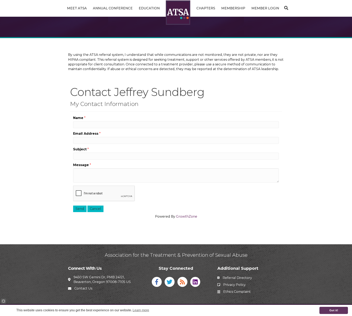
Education (149, 8)
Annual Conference (113, 8)
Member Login (265, 8)
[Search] (285, 8)
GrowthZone (186, 216)
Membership (233, 8)
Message (81, 165)
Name (78, 118)
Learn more (141, 310)
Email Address (85, 133)
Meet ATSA (77, 8)
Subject (80, 149)
